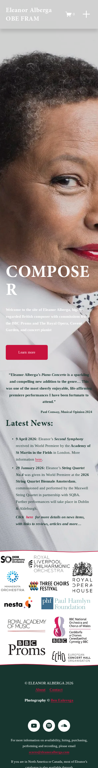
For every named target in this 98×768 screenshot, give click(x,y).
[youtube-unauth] (34, 726)
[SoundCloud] (64, 726)
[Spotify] (49, 726)
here (38, 459)
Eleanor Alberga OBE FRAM (29, 14)
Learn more (26, 352)
